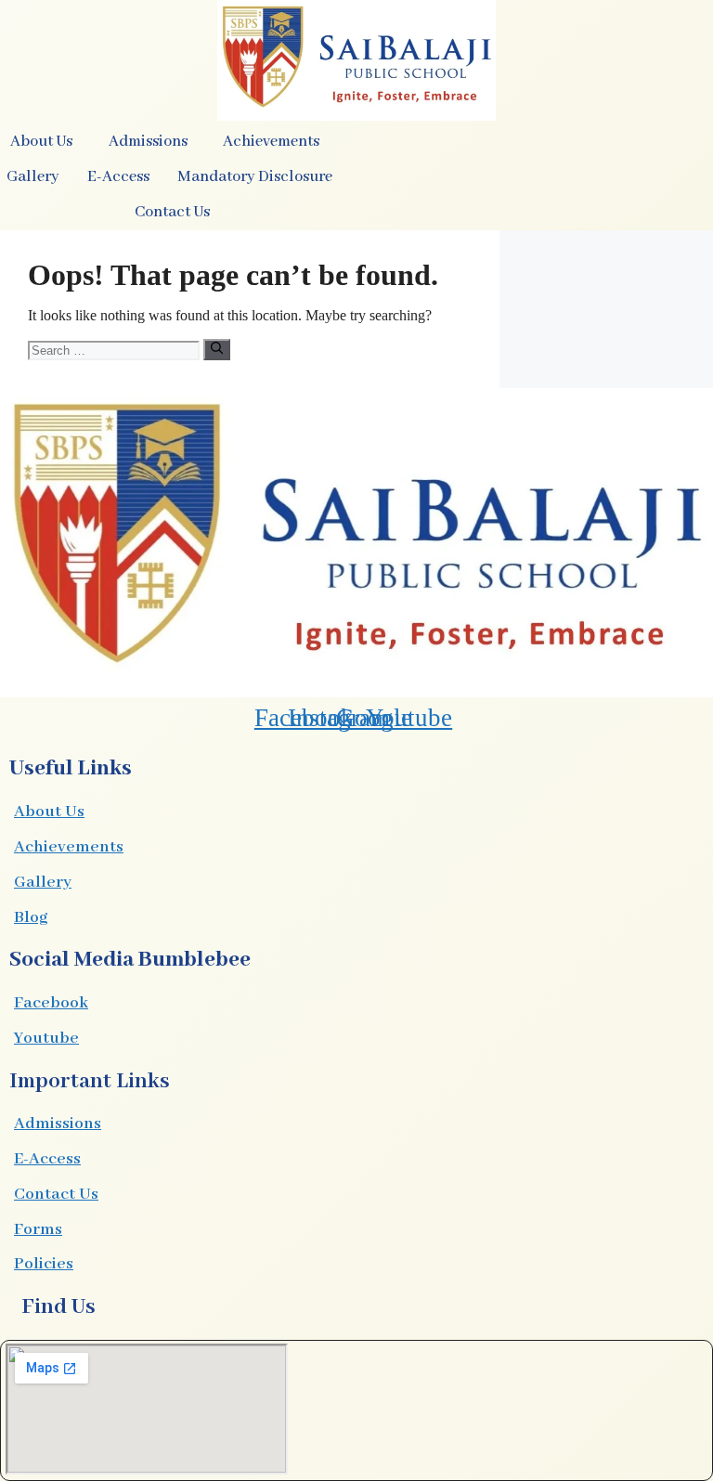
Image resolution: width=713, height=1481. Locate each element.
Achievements (68, 847)
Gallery (42, 882)
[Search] (216, 349)
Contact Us (172, 212)
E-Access (47, 1159)
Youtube (46, 1038)
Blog (30, 917)
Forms (38, 1229)
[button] (46, 142)
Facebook (51, 1003)
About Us (49, 811)
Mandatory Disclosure (254, 177)
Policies (43, 1264)
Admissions (57, 1123)
